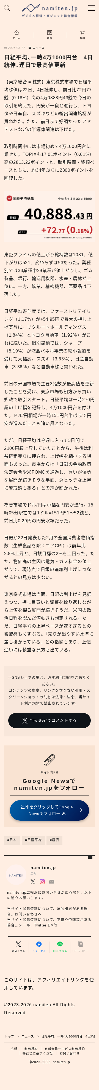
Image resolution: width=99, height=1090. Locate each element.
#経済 (54, 840)
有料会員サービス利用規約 (65, 1049)
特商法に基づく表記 (38, 1053)
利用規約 (31, 1049)
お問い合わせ (70, 1053)
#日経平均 (33, 840)
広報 (14, 1049)
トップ (9, 1036)
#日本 (12, 840)
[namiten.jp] (50, 11)
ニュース (38, 48)
